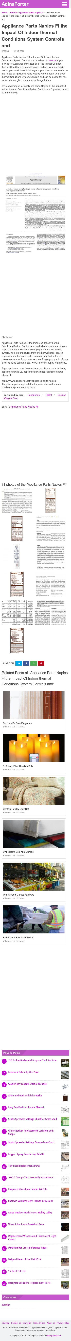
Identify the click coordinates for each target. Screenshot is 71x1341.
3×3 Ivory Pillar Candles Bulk (18, 766)
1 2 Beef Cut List (16, 1271)
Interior (5, 51)
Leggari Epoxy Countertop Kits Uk (26, 1154)
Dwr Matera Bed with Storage (18, 851)
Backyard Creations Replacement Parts (29, 1282)
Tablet (48, 395)
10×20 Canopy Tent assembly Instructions (30, 1177)
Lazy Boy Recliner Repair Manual (26, 1107)
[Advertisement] (35, 132)
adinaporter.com (53, 1335)
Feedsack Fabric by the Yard (23, 1072)
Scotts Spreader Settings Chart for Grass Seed (32, 1119)
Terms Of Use (39, 1322)
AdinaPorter (15, 4)
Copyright (27, 1322)
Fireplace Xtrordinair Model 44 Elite (27, 1189)
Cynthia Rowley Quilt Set (16, 808)
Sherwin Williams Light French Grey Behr (30, 1200)
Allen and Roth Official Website (25, 1095)
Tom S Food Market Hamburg (18, 894)
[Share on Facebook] (26, 663)
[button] (64, 4)
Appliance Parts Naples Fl (24, 406)
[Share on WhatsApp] (33, 663)
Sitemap (5, 1322)
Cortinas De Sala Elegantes (17, 723)
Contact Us (16, 1322)
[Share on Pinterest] (41, 663)
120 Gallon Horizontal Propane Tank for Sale (32, 1060)
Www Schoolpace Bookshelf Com (26, 1224)
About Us (51, 1322)
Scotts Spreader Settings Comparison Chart (31, 1142)
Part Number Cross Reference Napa (27, 1247)
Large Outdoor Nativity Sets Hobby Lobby (30, 1212)
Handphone (34, 395)
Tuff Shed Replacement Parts (24, 1165)
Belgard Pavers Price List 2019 (24, 1259)
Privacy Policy (63, 1322)
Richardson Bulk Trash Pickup (18, 937)
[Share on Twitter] (18, 663)
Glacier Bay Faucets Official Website (27, 1083)
